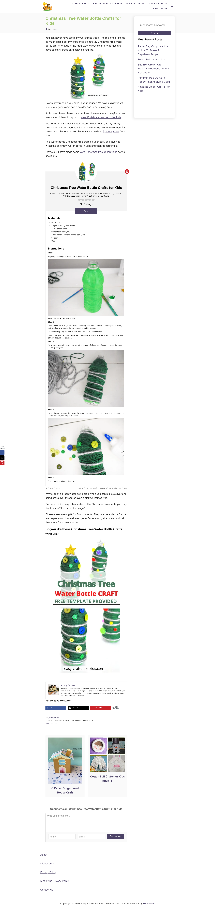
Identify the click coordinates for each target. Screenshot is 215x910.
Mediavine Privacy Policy (54, 880)
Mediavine (149, 903)
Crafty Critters (53, 718)
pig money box (110, 131)
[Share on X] (2, 457)
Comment (116, 836)
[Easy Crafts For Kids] (47, 6)
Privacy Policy (48, 872)
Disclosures (47, 863)
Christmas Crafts (51, 723)
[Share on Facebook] (2, 452)
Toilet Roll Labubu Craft (152, 59)
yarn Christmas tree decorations (98, 151)
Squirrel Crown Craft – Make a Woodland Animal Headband (154, 68)
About (43, 854)
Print (86, 211)
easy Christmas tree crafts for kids (101, 117)
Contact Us (46, 889)
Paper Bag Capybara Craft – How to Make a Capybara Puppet (154, 50)
